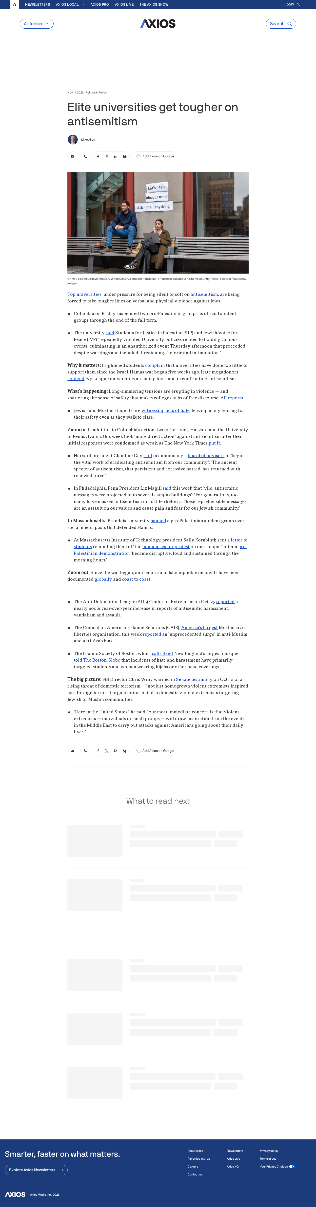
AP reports (231, 398)
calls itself (162, 653)
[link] (72, 156)
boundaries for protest (166, 547)
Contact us (195, 1174)
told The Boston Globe (97, 660)
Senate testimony (195, 679)
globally (103, 579)
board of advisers (206, 456)
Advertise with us (199, 1158)
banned (158, 521)
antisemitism (204, 294)
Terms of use (268, 1158)
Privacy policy (269, 1150)
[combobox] (70, 4)
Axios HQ (232, 1166)
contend (75, 379)
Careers (193, 1166)
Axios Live (124, 4)
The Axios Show (154, 4)
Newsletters (37, 4)
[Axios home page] (14, 4)
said (110, 333)
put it (214, 443)
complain (155, 365)
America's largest (199, 628)
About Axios (195, 1150)
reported (225, 602)
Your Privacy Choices (274, 1166)
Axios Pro (100, 4)
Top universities (84, 294)
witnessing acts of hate (165, 411)
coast (127, 579)
